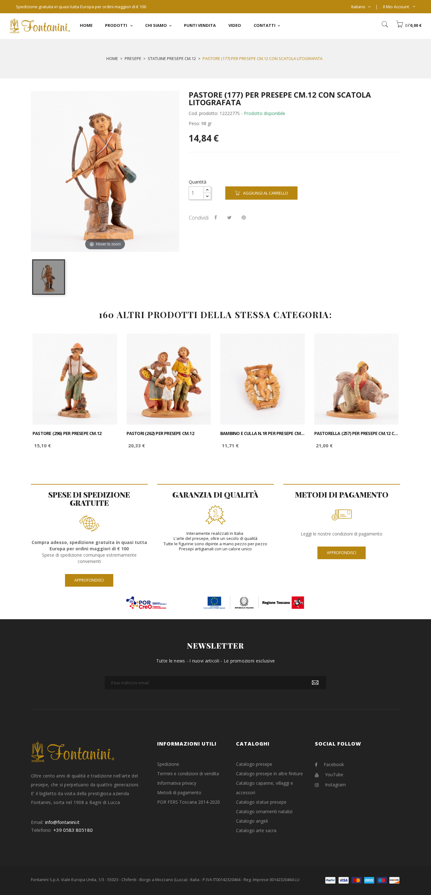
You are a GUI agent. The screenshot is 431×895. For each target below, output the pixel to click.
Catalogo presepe (254, 764)
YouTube (334, 774)
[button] (409, 25)
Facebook (334, 764)
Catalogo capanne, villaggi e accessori (264, 787)
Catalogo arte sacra (256, 830)
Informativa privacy (176, 783)
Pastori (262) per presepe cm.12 (160, 433)
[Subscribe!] (315, 682)
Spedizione (168, 764)
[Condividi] (215, 217)
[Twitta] (229, 217)
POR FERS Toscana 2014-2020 (188, 802)
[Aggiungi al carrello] (105, 344)
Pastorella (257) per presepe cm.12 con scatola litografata (356, 433)
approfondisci (89, 580)
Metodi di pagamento (179, 792)
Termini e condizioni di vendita (188, 774)
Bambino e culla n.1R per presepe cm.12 (262, 433)
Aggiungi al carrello (265, 193)
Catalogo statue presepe (261, 802)
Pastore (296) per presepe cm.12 (66, 433)
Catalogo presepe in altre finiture (269, 774)
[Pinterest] (244, 217)
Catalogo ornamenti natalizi (264, 811)
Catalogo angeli (252, 821)
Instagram (335, 785)
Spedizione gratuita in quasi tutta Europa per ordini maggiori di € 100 (81, 6)
